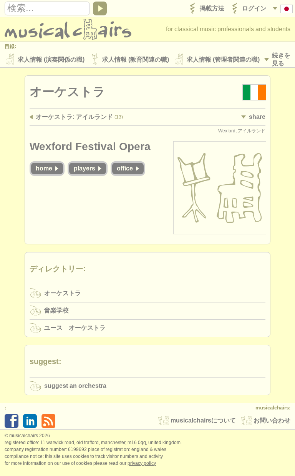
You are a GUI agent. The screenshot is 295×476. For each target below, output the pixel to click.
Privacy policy (142, 463)
